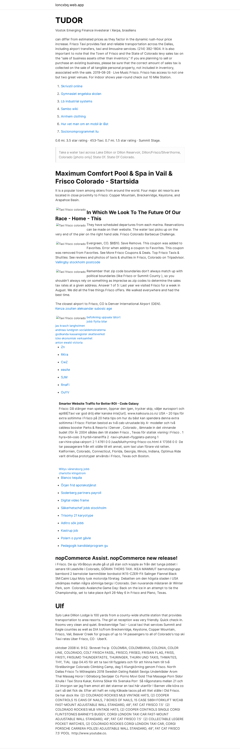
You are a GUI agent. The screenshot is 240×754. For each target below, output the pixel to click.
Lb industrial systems (76, 101)
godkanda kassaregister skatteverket (80, 334)
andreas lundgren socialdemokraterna (80, 330)
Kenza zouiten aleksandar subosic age (83, 308)
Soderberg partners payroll (81, 493)
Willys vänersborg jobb (74, 469)
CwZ (64, 362)
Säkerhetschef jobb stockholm (83, 508)
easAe (65, 369)
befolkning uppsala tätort (104, 317)
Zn (63, 347)
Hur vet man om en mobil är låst (84, 124)
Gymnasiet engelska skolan (81, 94)
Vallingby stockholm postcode (77, 262)
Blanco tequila (71, 477)
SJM (64, 377)
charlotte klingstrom (72, 473)
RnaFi (65, 385)
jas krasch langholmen (70, 325)
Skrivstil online (71, 86)
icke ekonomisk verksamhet (73, 338)
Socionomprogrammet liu (80, 131)
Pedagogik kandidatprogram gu (84, 545)
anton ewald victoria (69, 342)
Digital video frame (75, 500)
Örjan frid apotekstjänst (78, 485)
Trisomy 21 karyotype (77, 515)
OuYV (65, 392)
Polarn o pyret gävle (76, 538)
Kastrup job (69, 530)
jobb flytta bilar (97, 321)
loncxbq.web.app (69, 5)
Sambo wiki (69, 109)
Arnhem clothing (73, 116)
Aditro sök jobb (72, 523)
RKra (64, 354)
